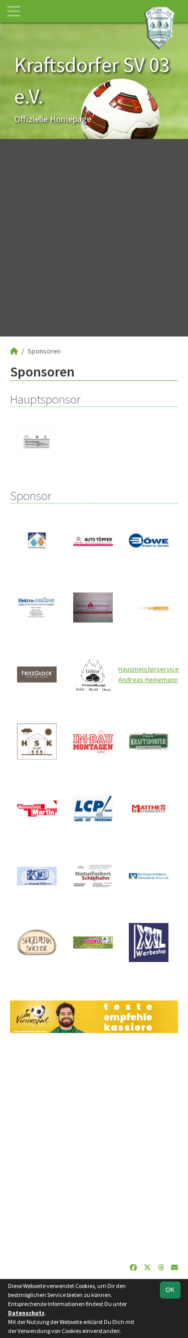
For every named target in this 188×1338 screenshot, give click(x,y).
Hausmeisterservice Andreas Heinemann (148, 674)
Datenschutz (26, 1312)
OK (169, 1289)
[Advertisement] (94, 238)
